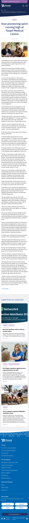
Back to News (5, 288)
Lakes (7, 507)
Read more (5, 338)
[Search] (23, 6)
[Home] (1, 10)
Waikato (21, 507)
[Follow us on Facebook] (4, 518)
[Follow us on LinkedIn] (2, 518)
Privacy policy (8, 518)
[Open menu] (26, 6)
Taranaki (8, 504)
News (5, 10)
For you (3, 445)
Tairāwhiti (21, 504)
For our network (5, 459)
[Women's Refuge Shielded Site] (27, 519)
